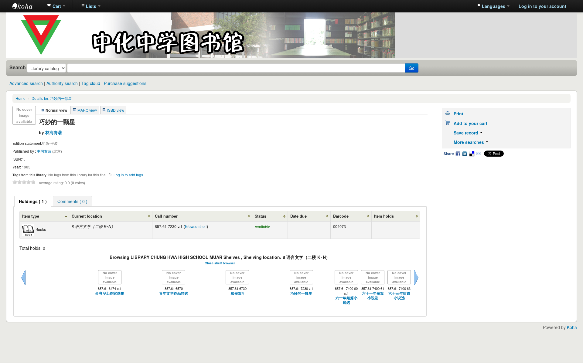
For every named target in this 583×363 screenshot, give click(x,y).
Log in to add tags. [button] (129, 174)
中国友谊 (44, 151)
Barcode (341, 216)
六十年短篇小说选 (346, 300)
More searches (469, 142)
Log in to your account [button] (542, 6)
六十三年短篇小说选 (399, 295)
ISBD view (115, 110)
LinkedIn (465, 154)
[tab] (32, 201)
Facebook (458, 154)
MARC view (87, 110)
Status (260, 216)
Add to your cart (470, 123)
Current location (87, 216)
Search (17, 67)
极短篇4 (237, 293)
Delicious (472, 154)
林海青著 (53, 132)
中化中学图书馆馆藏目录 (27, 6)
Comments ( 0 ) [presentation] (72, 201)
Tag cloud (90, 83)
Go (411, 68)
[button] (56, 6)
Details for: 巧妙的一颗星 (52, 98)
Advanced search (26, 83)
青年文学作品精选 (173, 293)
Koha (572, 327)
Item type (30, 216)
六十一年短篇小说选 (373, 295)
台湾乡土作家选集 (109, 293)
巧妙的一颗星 (301, 293)
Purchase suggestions (125, 83)
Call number (166, 216)
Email (479, 154)
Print (458, 113)
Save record (466, 133)
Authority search (62, 83)
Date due (298, 216)
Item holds (384, 216)
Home (20, 98)
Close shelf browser (220, 263)
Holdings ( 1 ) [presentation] (33, 201)
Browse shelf (196, 226)
